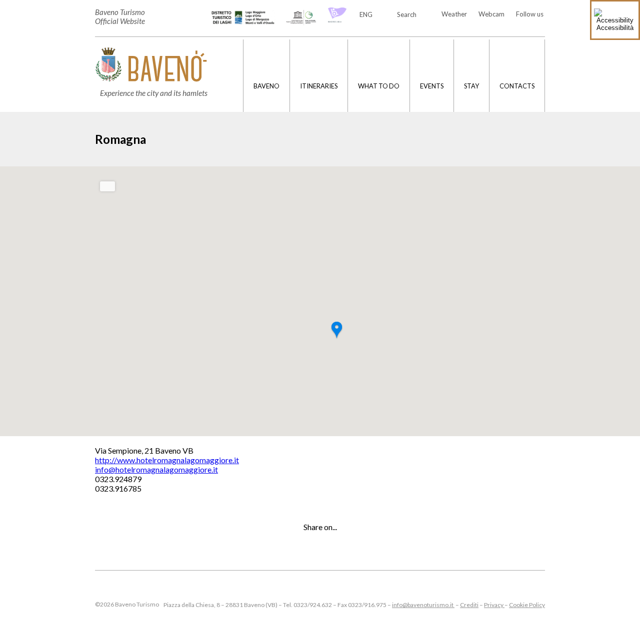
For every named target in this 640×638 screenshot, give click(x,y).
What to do (379, 86)
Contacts (517, 86)
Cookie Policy (527, 605)
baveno (267, 86)
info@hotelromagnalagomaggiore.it (156, 469)
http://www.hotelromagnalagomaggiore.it (167, 460)
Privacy (494, 605)
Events (432, 86)
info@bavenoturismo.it (423, 605)
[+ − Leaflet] (320, 301)
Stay (471, 86)
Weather (454, 14)
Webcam (491, 14)
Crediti (469, 605)
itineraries (319, 86)
